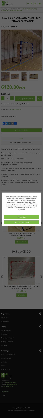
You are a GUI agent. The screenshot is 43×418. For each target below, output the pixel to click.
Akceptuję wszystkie (21, 222)
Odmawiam (21, 217)
